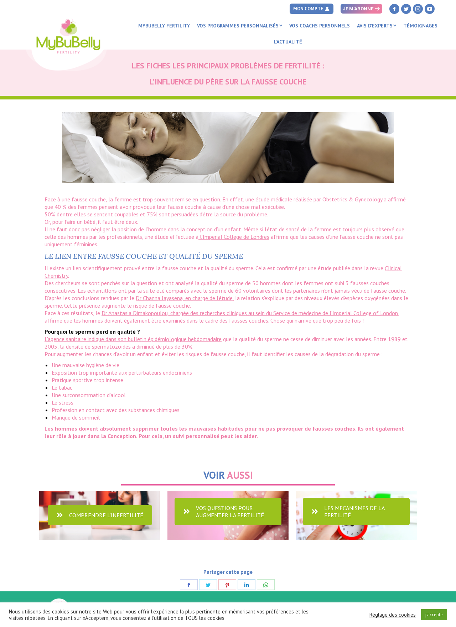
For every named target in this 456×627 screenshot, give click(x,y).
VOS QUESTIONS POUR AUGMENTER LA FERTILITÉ (230, 511)
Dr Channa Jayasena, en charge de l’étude (184, 298)
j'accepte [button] (434, 615)
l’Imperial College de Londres (233, 236)
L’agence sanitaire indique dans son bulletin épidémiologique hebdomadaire (133, 339)
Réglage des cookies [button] (392, 615)
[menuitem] (164, 26)
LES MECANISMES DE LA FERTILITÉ (354, 511)
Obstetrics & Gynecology (352, 199)
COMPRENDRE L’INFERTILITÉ (106, 515)
